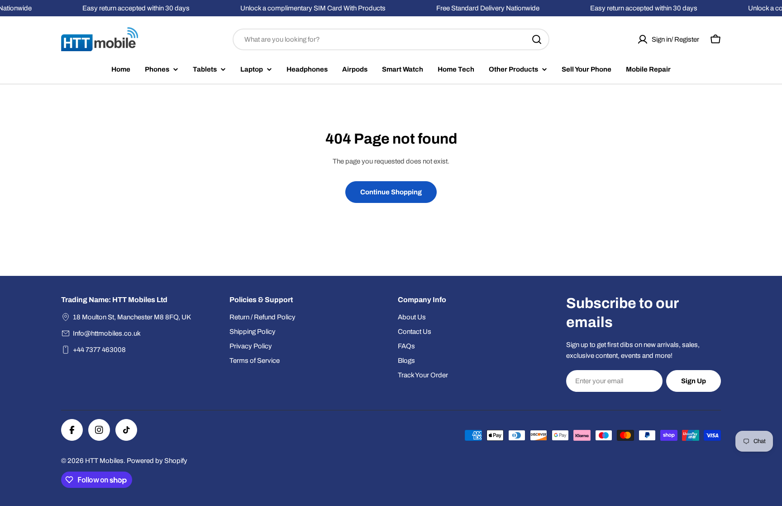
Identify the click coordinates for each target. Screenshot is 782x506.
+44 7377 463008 (99, 349)
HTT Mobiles (104, 460)
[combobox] (391, 39)
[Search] (536, 39)
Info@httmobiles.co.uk (107, 333)
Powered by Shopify (157, 460)
